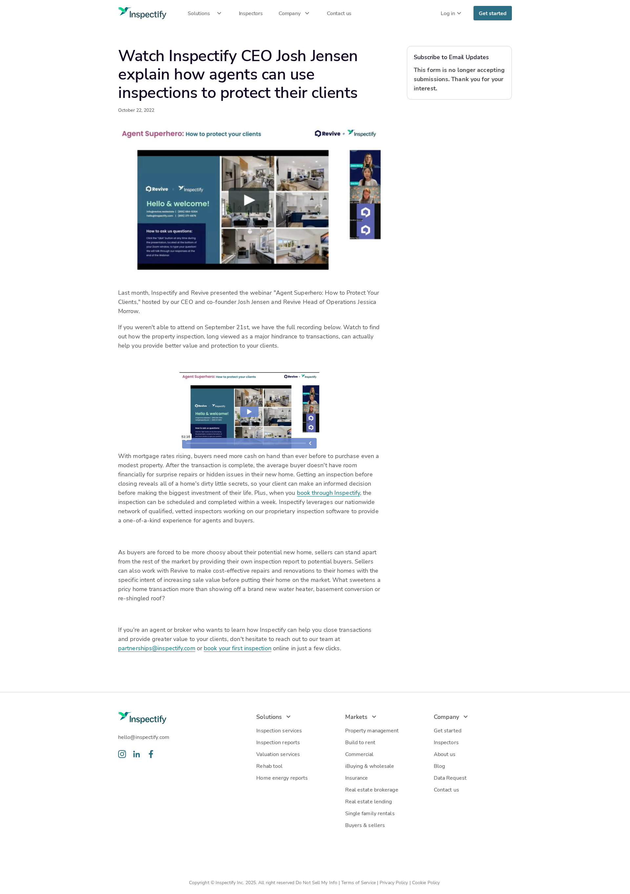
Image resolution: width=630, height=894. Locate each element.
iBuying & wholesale (369, 765)
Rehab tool (269, 765)
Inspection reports (278, 742)
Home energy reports (282, 777)
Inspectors (446, 742)
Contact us (446, 789)
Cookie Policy (426, 882)
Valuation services (278, 753)
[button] (202, 13)
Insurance (356, 777)
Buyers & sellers (365, 824)
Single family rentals (370, 813)
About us (445, 753)
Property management (372, 730)
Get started (493, 13)
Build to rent (360, 742)
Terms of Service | (360, 882)
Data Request (450, 777)
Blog (439, 765)
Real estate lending (368, 801)
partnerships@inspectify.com (156, 648)
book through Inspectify (328, 492)
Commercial (359, 753)
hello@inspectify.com (143, 736)
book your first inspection (237, 648)
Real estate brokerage (371, 789)
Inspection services (279, 730)
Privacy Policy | (396, 882)
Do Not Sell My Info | (318, 882)
